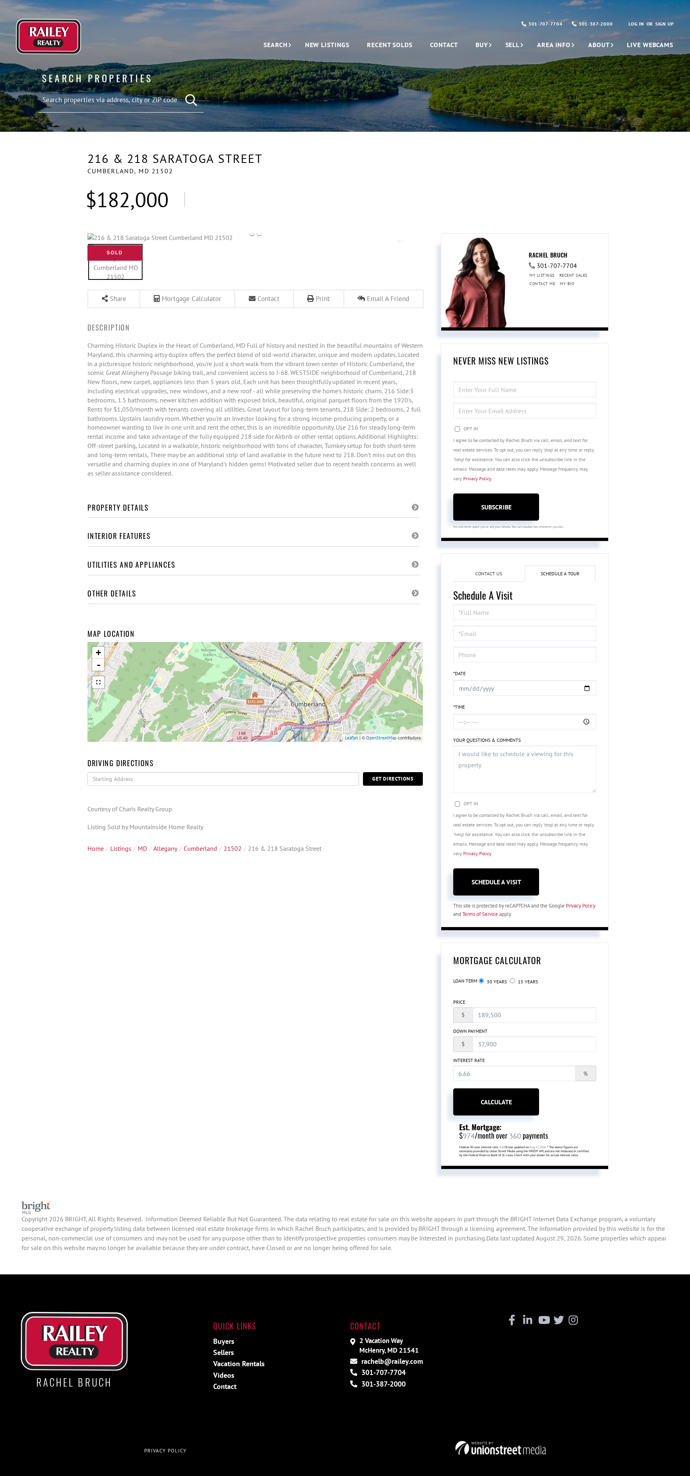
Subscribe (496, 507)
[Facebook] (512, 1320)
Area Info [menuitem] (554, 45)
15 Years (527, 982)
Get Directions (393, 778)
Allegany (165, 848)
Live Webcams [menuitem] (650, 45)
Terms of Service (480, 914)
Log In (636, 24)
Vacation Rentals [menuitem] (239, 1363)
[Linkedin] (527, 1320)
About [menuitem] (598, 45)
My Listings (542, 275)
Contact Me (542, 283)
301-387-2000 (595, 24)
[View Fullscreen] (98, 682)
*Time (459, 707)
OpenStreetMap (381, 738)
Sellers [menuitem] (223, 1352)
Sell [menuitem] (513, 45)
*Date (459, 673)
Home (95, 848)
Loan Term (465, 981)
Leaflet (351, 738)
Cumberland (200, 848)
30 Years (496, 982)
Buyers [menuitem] (223, 1341)
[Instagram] (573, 1320)
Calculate (496, 1102)
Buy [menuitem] (482, 45)
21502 (233, 848)
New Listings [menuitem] (327, 45)
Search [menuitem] (275, 45)
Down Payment (470, 1031)
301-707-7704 (544, 24)
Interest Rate (469, 1060)
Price (459, 1002)
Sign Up (664, 24)
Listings (120, 848)
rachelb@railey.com (391, 1361)
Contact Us (488, 574)
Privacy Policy (477, 478)
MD (142, 848)
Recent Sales (573, 275)
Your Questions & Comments (487, 740)
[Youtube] (542, 1320)
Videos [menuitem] (223, 1375)
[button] (191, 100)
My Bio (567, 283)
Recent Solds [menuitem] (389, 45)
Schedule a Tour (560, 574)
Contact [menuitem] (444, 45)
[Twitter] (557, 1320)
